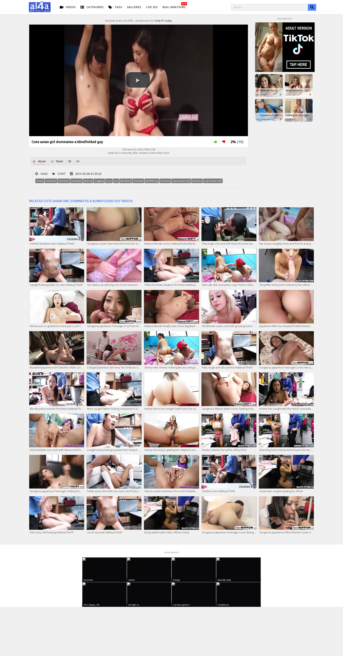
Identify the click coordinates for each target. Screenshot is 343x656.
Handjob (76, 181)
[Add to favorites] (70, 161)
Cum (109, 181)
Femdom (64, 181)
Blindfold (125, 181)
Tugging (99, 181)
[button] (138, 80)
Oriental (138, 181)
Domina (165, 181)
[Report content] (78, 161)
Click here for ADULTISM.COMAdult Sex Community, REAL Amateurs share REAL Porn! (138, 151)
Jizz (116, 181)
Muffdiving (151, 181)
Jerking (88, 181)
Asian (39, 181)
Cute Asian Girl (181, 181)
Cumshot (50, 181)
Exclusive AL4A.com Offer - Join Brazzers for (138, 20)
